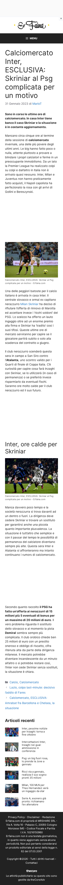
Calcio (14, 682)
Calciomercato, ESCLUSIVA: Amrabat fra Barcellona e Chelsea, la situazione (30, 703)
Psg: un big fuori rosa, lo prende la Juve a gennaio (35, 761)
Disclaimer (33, 817)
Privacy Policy (16, 817)
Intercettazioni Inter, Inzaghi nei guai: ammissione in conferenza (34, 746)
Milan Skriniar (29, 304)
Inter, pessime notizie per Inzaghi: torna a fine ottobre (34, 731)
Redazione (48, 817)
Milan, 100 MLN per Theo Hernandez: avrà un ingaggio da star (35, 788)
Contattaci (32, 862)
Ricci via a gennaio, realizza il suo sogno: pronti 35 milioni (34, 774)
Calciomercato (29, 682)
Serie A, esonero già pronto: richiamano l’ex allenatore (34, 801)
